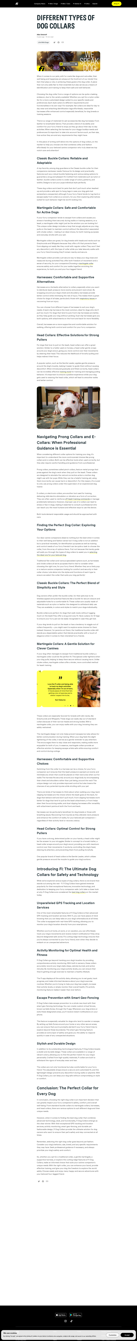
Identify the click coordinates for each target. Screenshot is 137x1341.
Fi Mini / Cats (65, 4)
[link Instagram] (65, 1321)
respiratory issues (87, 298)
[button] (40, 690)
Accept (127, 1335)
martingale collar (86, 263)
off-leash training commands (77, 499)
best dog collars (79, 892)
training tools (65, 372)
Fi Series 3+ (77, 4)
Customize (112, 1335)
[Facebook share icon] (58, 42)
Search (94, 4)
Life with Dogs (43, 42)
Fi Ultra (86, 4)
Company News (39, 4)
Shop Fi (116, 4)
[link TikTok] (71, 1321)
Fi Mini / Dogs (53, 4)
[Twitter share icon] (54, 42)
